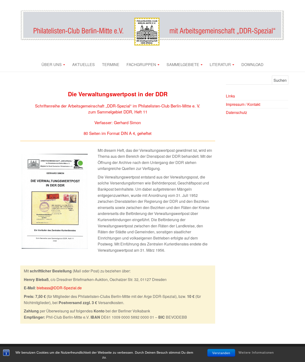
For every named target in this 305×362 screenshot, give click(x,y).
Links (230, 96)
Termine (110, 64)
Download (252, 64)
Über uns (52, 64)
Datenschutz (236, 112)
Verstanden (221, 353)
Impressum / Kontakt (243, 104)
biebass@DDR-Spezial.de (59, 288)
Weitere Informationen (256, 352)
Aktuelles (83, 64)
